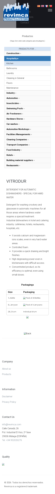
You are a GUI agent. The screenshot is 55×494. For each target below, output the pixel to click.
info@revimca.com (11, 424)
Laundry (10, 73)
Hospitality (11, 58)
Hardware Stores (14, 119)
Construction (12, 53)
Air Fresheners (13, 113)
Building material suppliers (19, 160)
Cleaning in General (15, 78)
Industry (10, 93)
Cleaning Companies (16, 139)
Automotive (12, 98)
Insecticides (12, 103)
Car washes (12, 124)
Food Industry (13, 150)
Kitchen (9, 63)
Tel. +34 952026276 (12, 440)
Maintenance (12, 88)
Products (6, 374)
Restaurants (12, 165)
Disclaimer (7, 396)
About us (6, 368)
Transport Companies (17, 144)
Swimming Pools (14, 108)
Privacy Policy (9, 402)
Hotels (9, 155)
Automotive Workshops (17, 129)
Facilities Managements (18, 134)
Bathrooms (11, 68)
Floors (9, 83)
